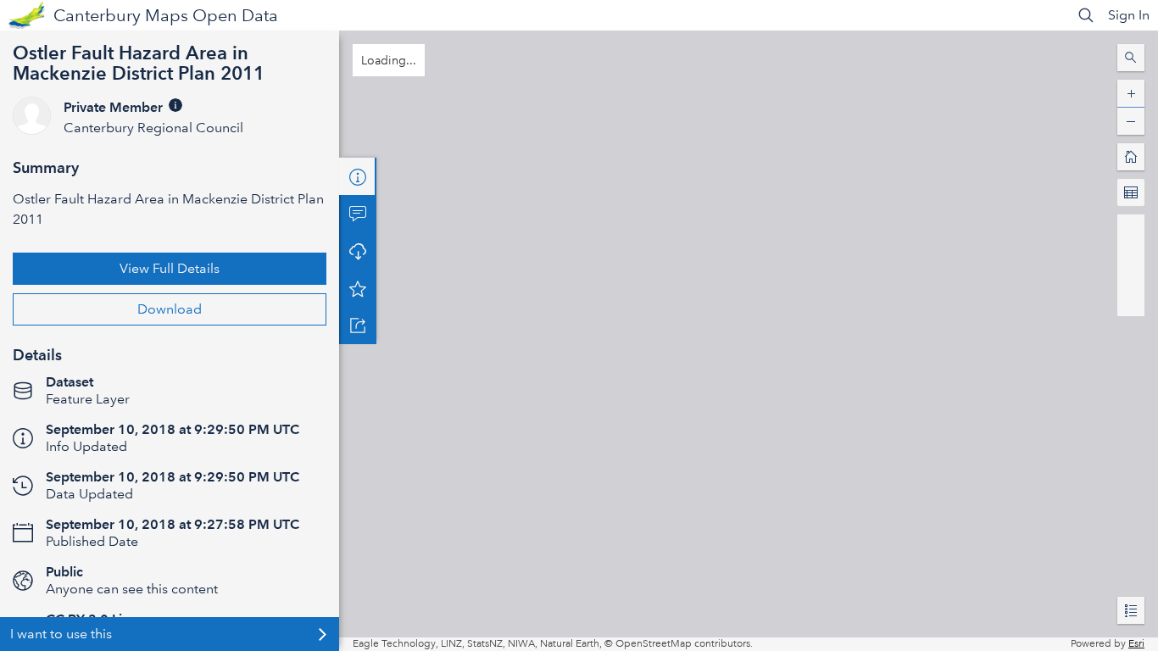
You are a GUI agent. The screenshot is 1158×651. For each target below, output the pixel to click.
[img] (175, 105)
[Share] (357, 325)
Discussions (357, 213)
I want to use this (61, 634)
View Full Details (170, 268)
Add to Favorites (357, 288)
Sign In (1129, 15)
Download (169, 309)
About (357, 176)
